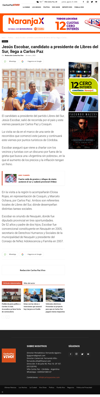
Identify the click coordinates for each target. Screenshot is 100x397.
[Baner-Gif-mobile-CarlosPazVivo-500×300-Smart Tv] (83, 110)
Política (46, 7)
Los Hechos (36, 7)
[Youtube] (96, 2)
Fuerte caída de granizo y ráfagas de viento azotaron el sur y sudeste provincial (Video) (37, 180)
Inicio (4, 37)
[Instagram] (88, 2)
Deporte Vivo (67, 7)
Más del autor (29, 283)
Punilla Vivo (79, 7)
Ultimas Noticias (10, 387)
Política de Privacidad (84, 387)
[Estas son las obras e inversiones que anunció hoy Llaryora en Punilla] (33, 295)
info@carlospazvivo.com (49, 377)
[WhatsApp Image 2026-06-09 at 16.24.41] (83, 148)
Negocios (70, 387)
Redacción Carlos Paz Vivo (14, 55)
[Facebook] (83, 2)
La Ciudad (26, 7)
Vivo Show (56, 7)
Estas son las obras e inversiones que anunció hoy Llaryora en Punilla (33, 306)
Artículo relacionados (12, 283)
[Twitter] (92, 2)
